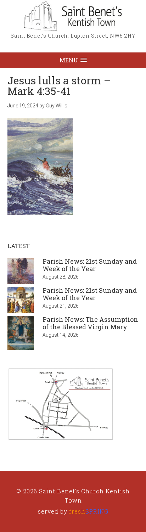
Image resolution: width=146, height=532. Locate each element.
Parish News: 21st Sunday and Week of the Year (90, 265)
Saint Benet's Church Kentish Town (73, 16)
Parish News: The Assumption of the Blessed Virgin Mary (90, 323)
